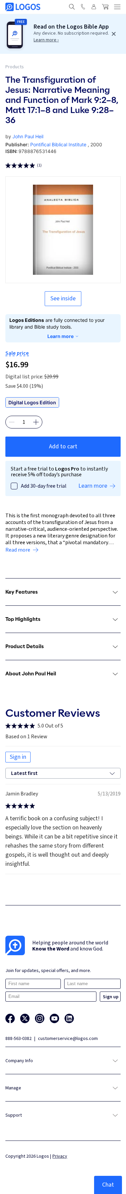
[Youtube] (54, 1018)
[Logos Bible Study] (22, 7)
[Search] (72, 7)
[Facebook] (10, 1018)
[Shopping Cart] (105, 6)
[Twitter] (25, 1018)
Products (14, 67)
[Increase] (36, 422)
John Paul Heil (27, 136)
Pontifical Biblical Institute (58, 144)
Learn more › (46, 40)
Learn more (60, 336)
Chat (108, 1185)
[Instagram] (39, 1018)
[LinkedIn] (69, 1018)
